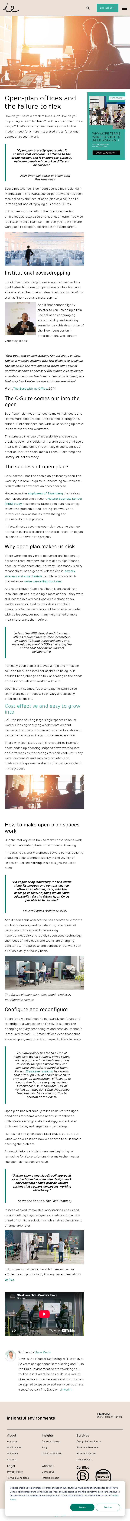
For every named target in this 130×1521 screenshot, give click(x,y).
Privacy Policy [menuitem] (15, 1471)
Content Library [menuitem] (51, 1441)
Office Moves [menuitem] (84, 1459)
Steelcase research (39, 1071)
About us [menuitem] (12, 1441)
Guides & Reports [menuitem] (51, 1453)
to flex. (10, 1279)
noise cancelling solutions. (43, 581)
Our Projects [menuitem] (14, 1447)
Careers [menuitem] (11, 1459)
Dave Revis (43, 1352)
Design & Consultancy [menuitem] (89, 1441)
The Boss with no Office (30, 388)
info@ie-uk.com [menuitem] (50, 1477)
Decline (108, 1507)
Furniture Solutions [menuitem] (87, 1447)
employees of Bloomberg (45, 493)
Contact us (106, 7)
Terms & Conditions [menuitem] (18, 1477)
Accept (82, 1507)
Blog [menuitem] (44, 1447)
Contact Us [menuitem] (48, 1471)
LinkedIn (65, 1389)
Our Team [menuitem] (12, 1453)
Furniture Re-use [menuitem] (86, 1453)
